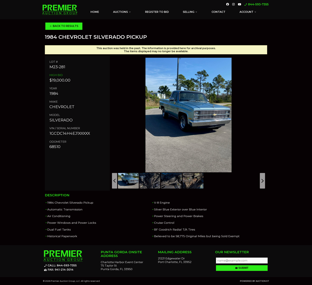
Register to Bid (157, 11)
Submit (241, 268)
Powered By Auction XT (254, 281)
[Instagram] (233, 4)
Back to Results (64, 26)
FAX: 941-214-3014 (58, 270)
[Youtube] (239, 4)
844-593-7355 (256, 4)
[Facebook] (227, 4)
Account (248, 12)
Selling (190, 12)
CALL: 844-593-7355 (60, 265)
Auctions (122, 12)
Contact (218, 11)
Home (95, 11)
